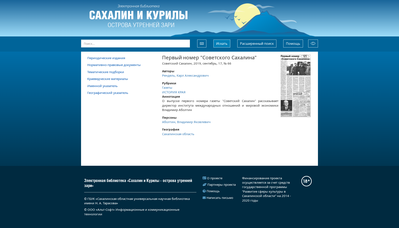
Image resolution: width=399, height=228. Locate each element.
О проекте (214, 178)
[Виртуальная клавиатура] (201, 43)
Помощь (293, 43)
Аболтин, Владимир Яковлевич (186, 122)
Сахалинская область (178, 134)
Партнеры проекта (221, 184)
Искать (222, 43)
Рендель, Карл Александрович (185, 75)
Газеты (167, 87)
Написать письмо (220, 198)
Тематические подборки (105, 72)
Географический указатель (107, 93)
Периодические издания (106, 58)
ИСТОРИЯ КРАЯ (174, 92)
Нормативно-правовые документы (114, 65)
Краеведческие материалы (107, 79)
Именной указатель (102, 86)
